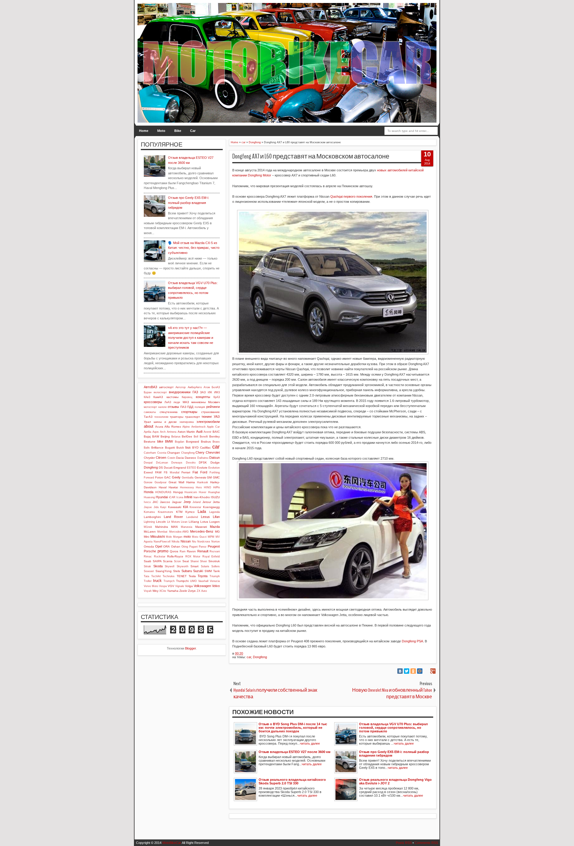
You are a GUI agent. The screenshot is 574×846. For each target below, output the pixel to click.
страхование (210, 412)
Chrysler (149, 457)
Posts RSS (404, 843)
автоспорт (166, 387)
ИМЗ (217, 392)
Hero (199, 487)
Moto (161, 130)
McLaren (150, 531)
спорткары (189, 412)
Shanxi (194, 561)
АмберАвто (195, 387)
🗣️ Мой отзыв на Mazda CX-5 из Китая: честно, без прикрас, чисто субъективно (193, 247)
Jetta (216, 502)
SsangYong (163, 571)
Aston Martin (186, 431)
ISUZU (215, 497)
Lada (202, 511)
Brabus (206, 441)
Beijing (165, 436)
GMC (216, 477)
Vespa (163, 586)
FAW (158, 472)
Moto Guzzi (199, 536)
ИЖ (210, 392)
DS (161, 467)
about (148, 426)
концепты (203, 397)
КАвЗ (147, 397)
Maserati (201, 526)
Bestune (149, 441)
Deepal (148, 462)
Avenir (207, 431)
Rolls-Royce (175, 556)
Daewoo (190, 457)
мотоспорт (150, 407)
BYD (195, 447)
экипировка (186, 421)
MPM (211, 536)
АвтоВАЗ (150, 387)
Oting (184, 546)
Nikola (175, 541)
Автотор (180, 387)
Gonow (148, 482)
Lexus (205, 517)
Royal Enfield (211, 556)
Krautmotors (165, 511)
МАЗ (186, 402)
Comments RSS (426, 843)
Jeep (187, 502)
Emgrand (179, 467)
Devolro (191, 462)
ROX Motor (193, 556)
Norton (215, 541)
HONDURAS (163, 492)
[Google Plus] (433, 671)
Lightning (149, 521)
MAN (174, 526)
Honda (148, 492)
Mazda (215, 526)
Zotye (192, 590)
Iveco (147, 502)
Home (143, 130)
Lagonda (214, 511)
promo (163, 551)
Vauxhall (203, 581)
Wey (155, 590)
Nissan (186, 541)
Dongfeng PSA (412, 641)
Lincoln (161, 521)
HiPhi (216, 487)
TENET (182, 576)
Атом (207, 387)
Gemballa (187, 477)
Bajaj (147, 436)
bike (160, 441)
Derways (176, 462)
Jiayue (148, 507)
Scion (177, 561)
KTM (179, 511)
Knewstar (195, 507)
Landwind (192, 517)
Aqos (155, 431)
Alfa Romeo (172, 426)
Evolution (214, 467)
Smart (194, 566)
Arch (163, 431)
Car (193, 130)
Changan (173, 452)
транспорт (192, 416)
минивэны (198, 402)
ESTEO (191, 467)
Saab (147, 561)
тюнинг (206, 416)
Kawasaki (174, 507)
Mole (169, 536)
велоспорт (160, 392)
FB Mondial (171, 472)
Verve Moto (151, 586)
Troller (148, 581)
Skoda (158, 566)
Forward (149, 477)
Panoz (203, 546)
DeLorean (162, 462)
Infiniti (188, 497)
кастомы (172, 397)
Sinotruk (214, 561)
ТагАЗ (148, 416)
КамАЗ (158, 397)
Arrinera (171, 431)
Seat (185, 561)
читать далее (310, 743)
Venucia (215, 581)
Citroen (161, 457)
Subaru (186, 571)
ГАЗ (195, 392)
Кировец (187, 397)
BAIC (216, 431)
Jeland (197, 502)
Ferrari (185, 472)
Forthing (215, 472)
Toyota (202, 576)
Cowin (171, 457)
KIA (185, 507)
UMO (193, 581)
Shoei (203, 561)
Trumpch (169, 581)
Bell (196, 436)
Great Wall (176, 482)
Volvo (216, 586)
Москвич (214, 402)
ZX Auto (202, 590)
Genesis (200, 477)
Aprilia (147, 431)
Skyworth (182, 566)
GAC (167, 477)
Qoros (174, 551)
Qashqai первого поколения (351, 196)
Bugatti (170, 447)
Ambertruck (198, 426)
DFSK (203, 462)
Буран (148, 392)
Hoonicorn (190, 492)
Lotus (204, 521)
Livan (184, 521)
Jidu (156, 507)
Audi (199, 431)
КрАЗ (216, 397)
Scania (167, 561)
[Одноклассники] (413, 671)
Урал (147, 421)
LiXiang (194, 521)
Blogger (190, 648)
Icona (179, 497)
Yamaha (172, 590)
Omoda (149, 546)
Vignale (179, 586)
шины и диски (165, 421)
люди (176, 402)
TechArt (156, 576)
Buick (180, 447)
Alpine (186, 426)
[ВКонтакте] (400, 671)
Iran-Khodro (201, 497)
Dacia (180, 457)
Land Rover (173, 517)
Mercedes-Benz (201, 531)
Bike (177, 130)
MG (217, 531)
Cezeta (161, 452)
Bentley (214, 436)
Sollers (215, 566)
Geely (176, 477)
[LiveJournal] (426, 671)
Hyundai (162, 497)
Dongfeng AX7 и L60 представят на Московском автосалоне (310, 156)
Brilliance (157, 447)
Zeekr (183, 590)
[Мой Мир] (419, 671)
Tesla (192, 576)
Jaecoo (165, 502)
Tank (216, 571)
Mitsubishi (157, 536)
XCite (162, 590)
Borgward (192, 441)
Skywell (169, 566)
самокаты (150, 412)
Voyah (148, 590)
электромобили (208, 421)
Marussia (186, 526)
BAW (155, 436)
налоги (162, 407)
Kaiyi (163, 507)
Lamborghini (152, 517)
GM (209, 477)
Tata (146, 576)
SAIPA (157, 561)
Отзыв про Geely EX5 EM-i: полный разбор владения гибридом (188, 202)
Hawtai (173, 487)
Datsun (214, 457)
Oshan (175, 546)
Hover (202, 492)
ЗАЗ (203, 392)
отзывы (173, 406)
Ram (183, 551)
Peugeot (214, 546)
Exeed (148, 472)
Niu (194, 541)
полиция (200, 407)
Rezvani (215, 551)
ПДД (190, 406)
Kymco (190, 511)
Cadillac (205, 447)
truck (157, 580)
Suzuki (198, 571)
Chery (200, 452)
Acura (159, 426)
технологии (161, 416)
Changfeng (188, 452)
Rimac (148, 556)
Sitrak (147, 566)
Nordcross (203, 541)
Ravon (191, 551)
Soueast (149, 571)
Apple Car (213, 426)
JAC (155, 502)
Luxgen (214, 521)
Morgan (177, 536)
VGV (171, 586)
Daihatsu (202, 457)
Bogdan (179, 441)
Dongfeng (260, 657)
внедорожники (179, 392)
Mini (146, 536)
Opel (158, 546)
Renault (202, 551)
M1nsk (148, 526)
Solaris (205, 566)
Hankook (202, 482)
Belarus (176, 436)
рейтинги (213, 406)
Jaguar (176, 502)
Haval (163, 487)
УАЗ (217, 416)
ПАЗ (183, 406)
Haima (190, 482)
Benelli (204, 436)
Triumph (215, 576)
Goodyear (161, 482)
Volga (189, 586)
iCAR (172, 497)
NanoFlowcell (162, 541)
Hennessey (187, 487)
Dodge (215, 462)
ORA (166, 546)
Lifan (216, 517)
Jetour (206, 502)
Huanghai (214, 492)
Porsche (150, 551)
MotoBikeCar (171, 843)
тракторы (176, 416)
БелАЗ (216, 387)
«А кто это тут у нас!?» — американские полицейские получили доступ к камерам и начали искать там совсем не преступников (190, 337)
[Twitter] (406, 671)
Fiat (195, 472)
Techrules (169, 576)
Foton (159, 477)
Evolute (202, 467)
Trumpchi (182, 581)
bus (188, 447)
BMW (169, 441)
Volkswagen (202, 586)
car (249, 657)
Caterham (150, 452)
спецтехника (169, 412)
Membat (162, 531)
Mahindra (161, 526)
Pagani (193, 546)
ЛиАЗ (167, 402)
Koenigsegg (211, 507)
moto (187, 536)
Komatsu (149, 511)
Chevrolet (213, 452)
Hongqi (178, 492)
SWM (208, 571)
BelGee (187, 436)
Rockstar (159, 556)
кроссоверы (153, 402)
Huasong (149, 497)
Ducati (168, 467)
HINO (207, 487)
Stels (176, 571)
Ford (203, 472)
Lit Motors (173, 521)
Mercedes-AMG (179, 531)
